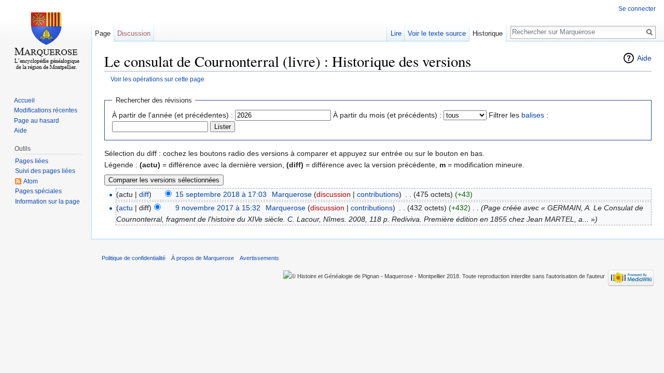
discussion (333, 194)
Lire (396, 33)
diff (144, 194)
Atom (30, 181)
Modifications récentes (45, 110)
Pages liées (31, 161)
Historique (488, 33)
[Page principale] (45, 41)
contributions (378, 194)
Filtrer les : (518, 115)
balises (532, 115)
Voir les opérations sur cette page (157, 79)
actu (126, 208)
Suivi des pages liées (45, 171)
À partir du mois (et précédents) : (387, 115)
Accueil (24, 100)
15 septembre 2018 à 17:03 (221, 194)
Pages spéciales (38, 191)
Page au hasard (36, 120)
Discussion (133, 33)
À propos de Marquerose (202, 258)
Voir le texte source (437, 33)
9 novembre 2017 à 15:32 (217, 208)
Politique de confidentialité (133, 258)
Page (102, 33)
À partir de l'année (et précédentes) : (172, 115)
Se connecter (637, 8)
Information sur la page (47, 201)
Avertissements (259, 258)
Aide (644, 58)
